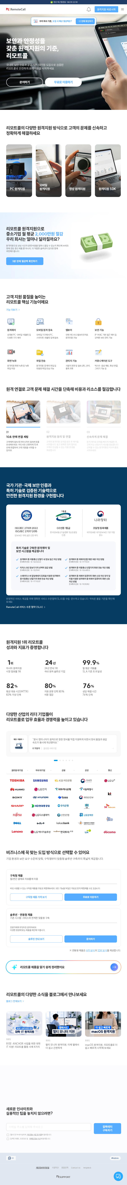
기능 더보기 (13, 310)
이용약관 (55, 1167)
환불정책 (64, 1167)
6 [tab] (72, 760)
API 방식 (90, 950)
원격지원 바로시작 (106, 9)
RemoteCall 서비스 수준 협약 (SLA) (25, 607)
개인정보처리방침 (42, 1167)
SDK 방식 (102, 950)
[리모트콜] (16, 10)
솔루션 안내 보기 (36, 939)
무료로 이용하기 (63, 82)
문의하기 (25, 82)
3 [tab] (63, 760)
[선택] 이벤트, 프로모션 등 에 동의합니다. (30, 1139)
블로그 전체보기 (15, 1001)
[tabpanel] (63, 744)
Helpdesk (87, 1167)
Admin (116, 1158)
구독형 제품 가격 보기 (36, 897)
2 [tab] (60, 760)
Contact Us (75, 1167)
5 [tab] (69, 760)
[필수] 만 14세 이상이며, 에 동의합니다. (31, 1134)
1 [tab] (56, 760)
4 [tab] (66, 760)
